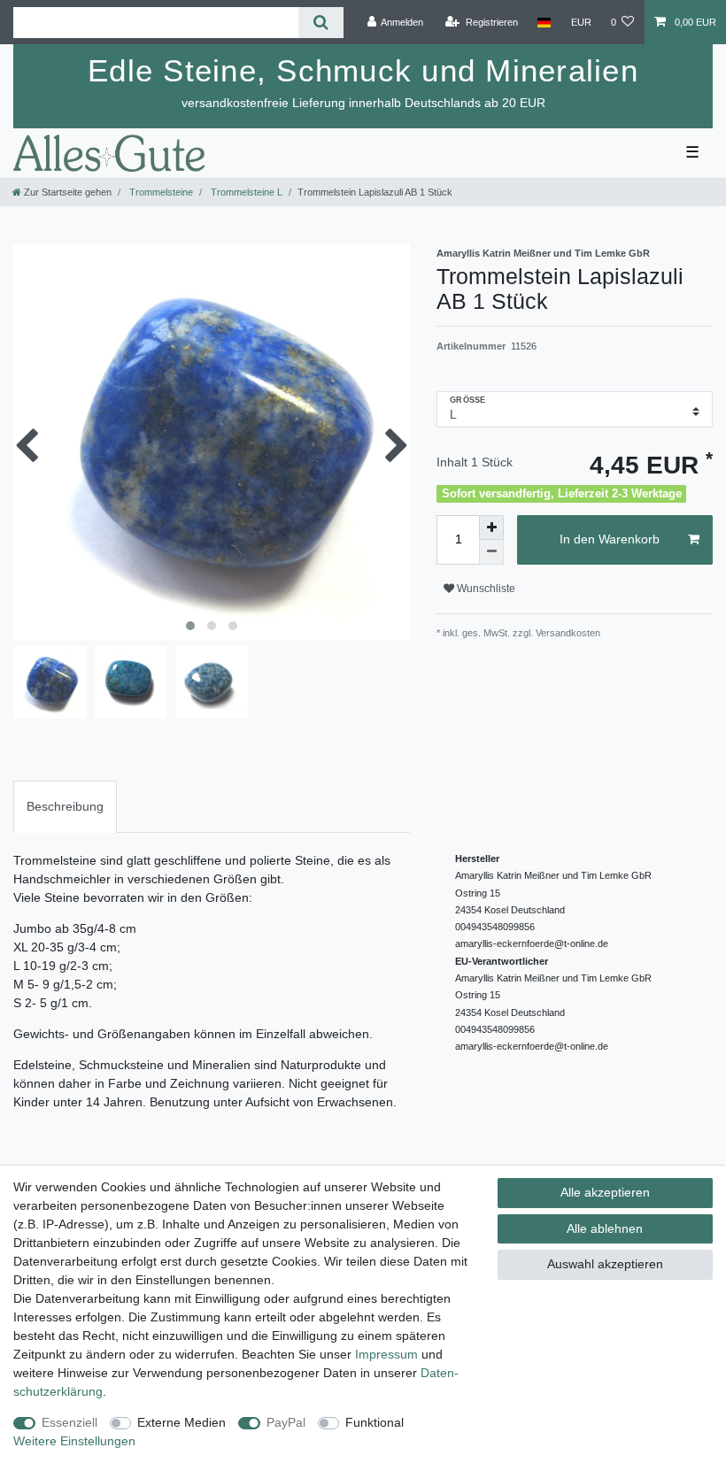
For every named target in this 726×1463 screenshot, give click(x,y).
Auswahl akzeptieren (605, 1264)
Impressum (386, 1354)
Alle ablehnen (605, 1228)
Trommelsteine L (245, 192)
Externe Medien (181, 1422)
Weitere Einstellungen (74, 1441)
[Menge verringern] (491, 552)
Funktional (374, 1422)
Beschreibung (65, 806)
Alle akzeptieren (605, 1192)
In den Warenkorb (610, 539)
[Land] (544, 22)
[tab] (65, 807)
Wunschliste (484, 588)
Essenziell (69, 1422)
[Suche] (321, 22)
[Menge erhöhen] (491, 527)
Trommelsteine (160, 192)
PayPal (285, 1422)
